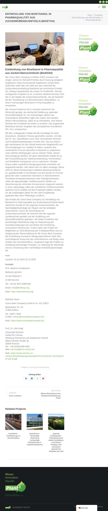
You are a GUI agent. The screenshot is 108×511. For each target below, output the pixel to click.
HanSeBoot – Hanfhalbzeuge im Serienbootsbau (13, 436)
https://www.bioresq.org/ (22, 291)
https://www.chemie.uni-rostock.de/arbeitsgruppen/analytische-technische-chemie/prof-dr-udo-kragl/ (34, 356)
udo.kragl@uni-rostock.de (22, 349)
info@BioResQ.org (20, 288)
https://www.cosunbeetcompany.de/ (27, 320)
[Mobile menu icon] (104, 6)
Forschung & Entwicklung (39, 367)
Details (13, 422)
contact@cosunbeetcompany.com (28, 317)
